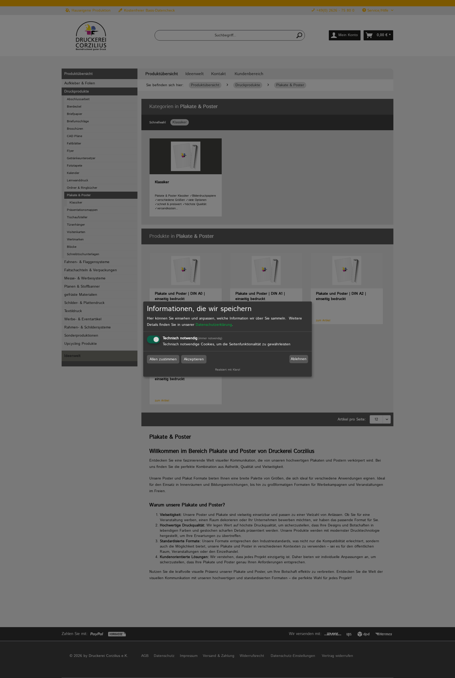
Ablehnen (298, 359)
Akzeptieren (194, 359)
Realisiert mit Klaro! (227, 369)
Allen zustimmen (163, 359)
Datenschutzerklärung (214, 324)
